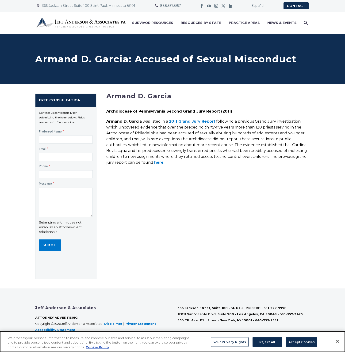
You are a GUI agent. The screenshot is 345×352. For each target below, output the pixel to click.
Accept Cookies (301, 342)
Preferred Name (51, 131)
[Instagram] (216, 6)
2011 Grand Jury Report (192, 121)
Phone (44, 166)
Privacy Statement (140, 324)
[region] (172, 341)
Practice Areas (244, 23)
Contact (296, 6)
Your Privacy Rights (230, 342)
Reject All (267, 342)
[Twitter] (223, 6)
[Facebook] (201, 6)
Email (43, 149)
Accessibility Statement (55, 330)
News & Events (282, 23)
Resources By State (201, 23)
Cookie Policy (97, 347)
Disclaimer (113, 324)
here (159, 162)
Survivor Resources (152, 23)
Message (46, 183)
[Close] (337, 341)
